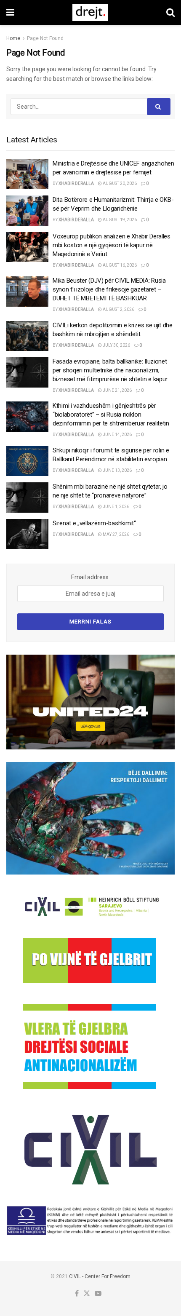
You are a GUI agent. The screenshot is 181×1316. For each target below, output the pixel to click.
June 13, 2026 (117, 470)
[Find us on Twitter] (86, 1294)
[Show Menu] (10, 12)
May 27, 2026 (115, 534)
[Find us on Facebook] (77, 1294)
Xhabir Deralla (76, 183)
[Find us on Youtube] (98, 1294)
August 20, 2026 (119, 183)
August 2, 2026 (118, 309)
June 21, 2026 (117, 390)
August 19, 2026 (119, 219)
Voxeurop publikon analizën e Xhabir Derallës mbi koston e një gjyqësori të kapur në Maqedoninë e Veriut (111, 245)
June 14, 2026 (117, 434)
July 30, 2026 (116, 345)
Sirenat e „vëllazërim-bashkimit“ (94, 523)
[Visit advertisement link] (90, 702)
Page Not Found (45, 38)
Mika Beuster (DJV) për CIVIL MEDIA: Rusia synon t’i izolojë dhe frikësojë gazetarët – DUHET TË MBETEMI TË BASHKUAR (109, 289)
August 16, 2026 (119, 265)
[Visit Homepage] (90, 12)
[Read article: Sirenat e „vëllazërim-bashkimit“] (27, 534)
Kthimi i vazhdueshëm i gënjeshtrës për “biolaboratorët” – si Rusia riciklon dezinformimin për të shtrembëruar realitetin (111, 414)
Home (13, 38)
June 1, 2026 (115, 506)
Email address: (90, 577)
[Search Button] (170, 12)
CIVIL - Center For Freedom (99, 1276)
